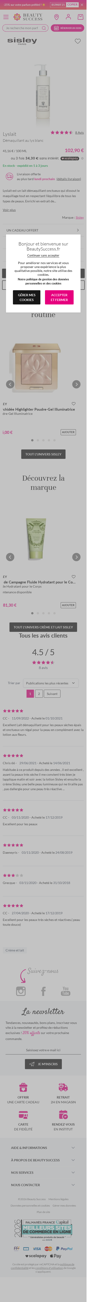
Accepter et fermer (59, 297)
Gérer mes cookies (27, 297)
